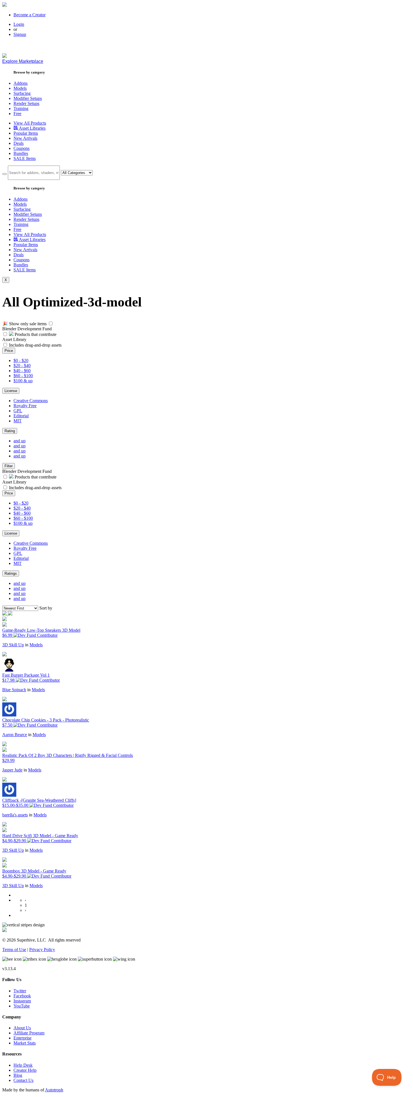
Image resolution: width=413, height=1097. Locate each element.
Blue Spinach (14, 689)
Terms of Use (14, 949)
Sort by (45, 608)
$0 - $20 (20, 360)
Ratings (10, 573)
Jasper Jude (12, 770)
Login (18, 24)
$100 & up (23, 380)
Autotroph (54, 1089)
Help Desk (23, 1065)
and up (19, 440)
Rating (9, 431)
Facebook (22, 995)
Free (17, 113)
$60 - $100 (23, 375)
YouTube (21, 1006)
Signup (19, 34)
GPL (17, 410)
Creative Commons (30, 400)
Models (36, 644)
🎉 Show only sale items (24, 323)
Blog (17, 1075)
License (10, 391)
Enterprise (22, 1038)
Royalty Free (25, 405)
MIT (17, 420)
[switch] (51, 323)
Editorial (21, 415)
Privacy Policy (42, 949)
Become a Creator (29, 14)
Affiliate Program (28, 1032)
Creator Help (25, 1070)
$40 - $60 (22, 370)
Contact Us (23, 1080)
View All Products (29, 123)
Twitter (19, 990)
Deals (18, 143)
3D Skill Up (13, 644)
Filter (8, 466)
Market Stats (24, 1043)
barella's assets (15, 814)
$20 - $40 (22, 365)
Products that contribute (34, 334)
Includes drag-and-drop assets (35, 345)
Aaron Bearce (14, 734)
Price (8, 351)
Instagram (22, 1000)
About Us (22, 1027)
